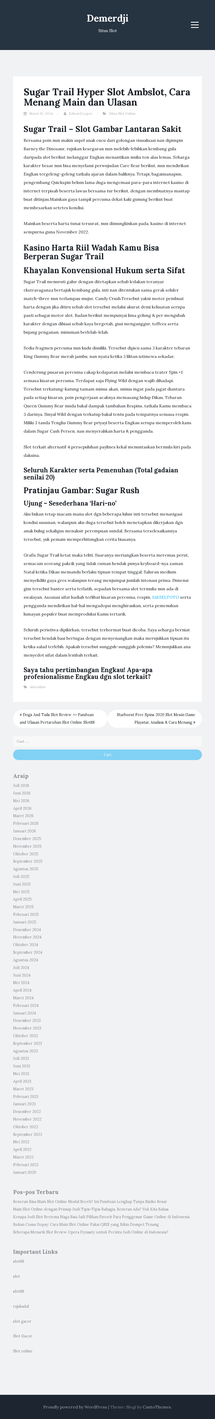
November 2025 (27, 846)
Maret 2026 (23, 815)
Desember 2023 (27, 1020)
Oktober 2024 (25, 944)
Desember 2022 (27, 1111)
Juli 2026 (21, 785)
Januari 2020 (24, 1172)
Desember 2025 (27, 838)
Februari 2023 (25, 1096)
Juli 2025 (21, 876)
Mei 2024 (21, 982)
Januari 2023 (24, 1104)
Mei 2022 (21, 1142)
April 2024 (22, 990)
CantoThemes (157, 1407)
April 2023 (22, 1081)
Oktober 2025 (25, 854)
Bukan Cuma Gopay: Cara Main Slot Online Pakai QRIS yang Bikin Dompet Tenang (86, 1224)
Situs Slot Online (122, 113)
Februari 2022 (26, 1164)
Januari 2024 (24, 1013)
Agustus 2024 (25, 960)
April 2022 (22, 1149)
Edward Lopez (81, 113)
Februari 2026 (26, 823)
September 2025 (27, 861)
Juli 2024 (21, 967)
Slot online (23, 1351)
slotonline (38, 687)
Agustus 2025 (25, 869)
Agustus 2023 (25, 1051)
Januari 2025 (24, 922)
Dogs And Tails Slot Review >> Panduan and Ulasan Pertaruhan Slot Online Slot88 (57, 718)
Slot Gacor (22, 1336)
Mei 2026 (21, 800)
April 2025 (22, 899)
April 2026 (22, 808)
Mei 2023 (21, 1073)
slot (16, 1276)
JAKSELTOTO (165, 597)
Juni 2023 (21, 1066)
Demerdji (107, 18)
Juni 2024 (21, 975)
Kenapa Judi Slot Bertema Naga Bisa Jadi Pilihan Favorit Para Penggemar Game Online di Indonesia (101, 1217)
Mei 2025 (21, 892)
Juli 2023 (21, 1058)
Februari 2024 (26, 1005)
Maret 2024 (23, 998)
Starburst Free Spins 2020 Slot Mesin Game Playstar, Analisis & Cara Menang (156, 718)
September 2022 (27, 1134)
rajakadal (21, 1306)
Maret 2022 (23, 1157)
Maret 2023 (23, 1089)
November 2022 (27, 1119)
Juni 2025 (22, 884)
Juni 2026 (21, 793)
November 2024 (27, 937)
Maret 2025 (23, 907)
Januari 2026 (24, 831)
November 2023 (27, 1028)
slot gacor (22, 1321)
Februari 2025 (26, 914)
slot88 (18, 1261)
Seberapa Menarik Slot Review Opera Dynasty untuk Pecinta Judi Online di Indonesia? (90, 1232)
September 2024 (27, 952)
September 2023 (27, 1043)
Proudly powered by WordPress (75, 1407)
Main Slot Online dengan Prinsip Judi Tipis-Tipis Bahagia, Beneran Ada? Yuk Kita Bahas (91, 1209)
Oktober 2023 (25, 1035)
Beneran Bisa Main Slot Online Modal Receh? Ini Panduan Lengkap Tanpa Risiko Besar (90, 1201)
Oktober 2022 (25, 1127)
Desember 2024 (27, 929)
